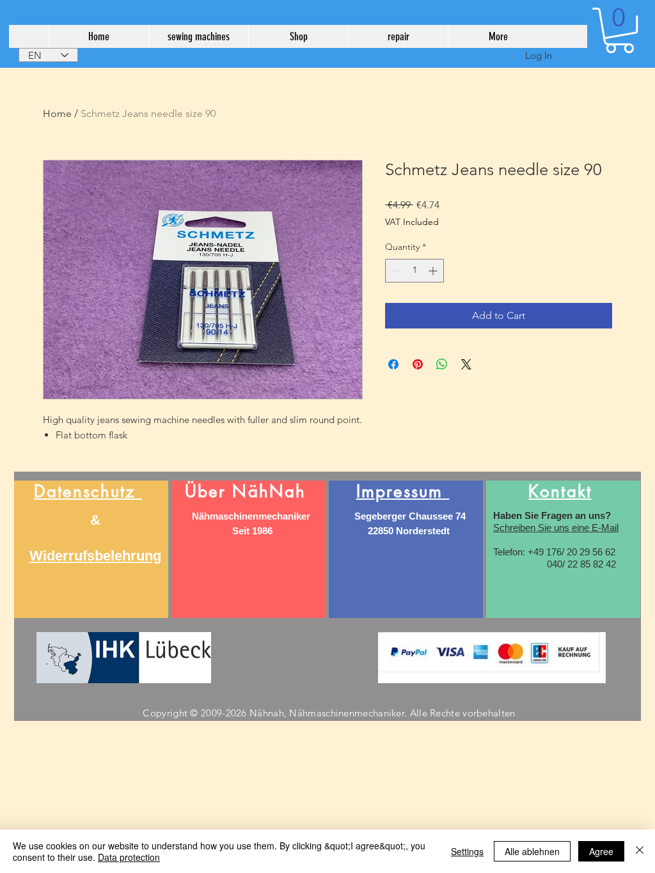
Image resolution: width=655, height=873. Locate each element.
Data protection (129, 857)
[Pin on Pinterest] (417, 364)
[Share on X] (466, 364)
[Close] (639, 851)
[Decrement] (395, 270)
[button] (619, 30)
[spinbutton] (414, 270)
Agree (601, 851)
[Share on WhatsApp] (442, 364)
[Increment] (434, 270)
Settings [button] (467, 851)
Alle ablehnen (532, 851)
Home (57, 113)
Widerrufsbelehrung (95, 556)
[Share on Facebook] (393, 364)
